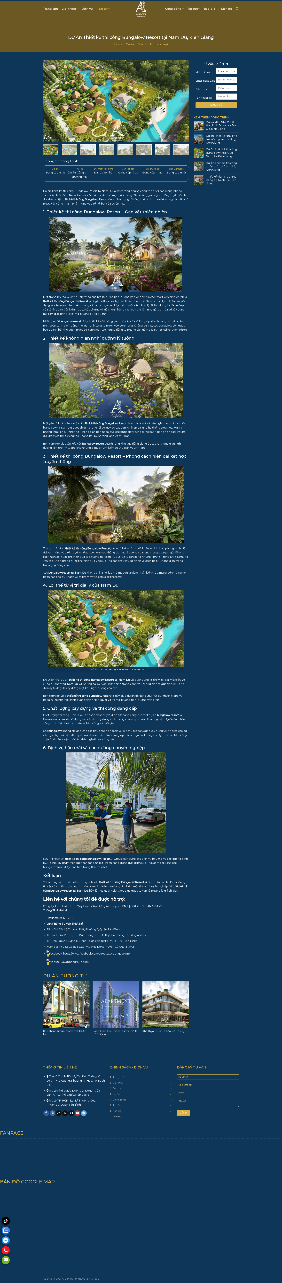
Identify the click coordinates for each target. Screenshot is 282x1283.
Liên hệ (226, 8)
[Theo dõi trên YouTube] (77, 1113)
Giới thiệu (69, 8)
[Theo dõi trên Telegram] (84, 1113)
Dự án (103, 8)
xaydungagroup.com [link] (75, 962)
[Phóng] (47, 138)
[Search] (237, 8)
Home (118, 44)
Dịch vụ (87, 8)
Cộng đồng (173, 8)
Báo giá (209, 8)
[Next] (182, 101)
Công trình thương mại (153, 44)
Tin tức (192, 8)
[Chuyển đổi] (170, 1083)
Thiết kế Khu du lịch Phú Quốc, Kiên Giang (114, 1033)
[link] (96, 953)
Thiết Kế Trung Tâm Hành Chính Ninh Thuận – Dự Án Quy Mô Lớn (164, 1033)
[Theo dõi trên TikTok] (59, 1113)
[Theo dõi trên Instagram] (52, 1113)
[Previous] (50, 101)
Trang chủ (50, 8)
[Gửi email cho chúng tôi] (71, 1113)
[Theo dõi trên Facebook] (46, 1113)
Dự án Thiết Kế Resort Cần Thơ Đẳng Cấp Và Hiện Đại (65, 1033)
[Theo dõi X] (65, 1113)
